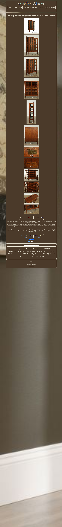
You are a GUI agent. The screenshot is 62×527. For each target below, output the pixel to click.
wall (37, 249)
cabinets (33, 256)
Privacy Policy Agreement (31, 264)
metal (53, 254)
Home (31, 261)
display (48, 254)
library (41, 249)
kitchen (25, 254)
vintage (47, 248)
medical (11, 251)
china (10, 254)
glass (43, 254)
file (19, 256)
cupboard (40, 251)
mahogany (19, 254)
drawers (38, 254)
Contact (31, 262)
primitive (53, 249)
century (16, 249)
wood (42, 256)
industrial (9, 249)
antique (32, 253)
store (14, 254)
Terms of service (31, 266)
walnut (52, 251)
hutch (28, 256)
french (20, 249)
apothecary (21, 251)
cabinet (32, 248)
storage (49, 251)
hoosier (25, 249)
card (45, 251)
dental (13, 249)
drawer (32, 251)
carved (28, 251)
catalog (15, 251)
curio (37, 256)
